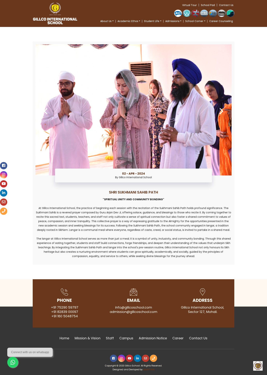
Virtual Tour (189, 5)
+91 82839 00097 (64, 312)
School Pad (208, 5)
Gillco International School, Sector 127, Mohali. (202, 309)
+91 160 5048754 (64, 316)
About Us (106, 21)
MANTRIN (148, 369)
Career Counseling (221, 21)
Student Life (151, 21)
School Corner (194, 21)
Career (178, 338)
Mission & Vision (87, 338)
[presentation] (45, 110)
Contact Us (226, 5)
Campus (126, 338)
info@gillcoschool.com (133, 307)
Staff (110, 338)
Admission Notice (153, 338)
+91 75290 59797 (64, 307)
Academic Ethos (128, 21)
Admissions (172, 21)
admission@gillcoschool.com (133, 312)
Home (64, 338)
